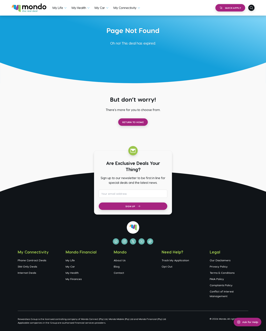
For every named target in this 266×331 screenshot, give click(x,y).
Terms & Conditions (222, 272)
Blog (117, 266)
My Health (79, 8)
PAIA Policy (217, 279)
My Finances (74, 279)
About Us (119, 260)
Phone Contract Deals (32, 260)
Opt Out (167, 266)
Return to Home (133, 122)
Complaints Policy (221, 285)
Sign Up (130, 206)
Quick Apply (233, 7)
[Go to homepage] (28, 8)
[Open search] (251, 8)
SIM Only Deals (27, 266)
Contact (119, 272)
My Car (100, 8)
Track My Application (175, 260)
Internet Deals (27, 272)
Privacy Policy (219, 266)
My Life (58, 8)
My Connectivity (125, 8)
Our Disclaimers (220, 260)
